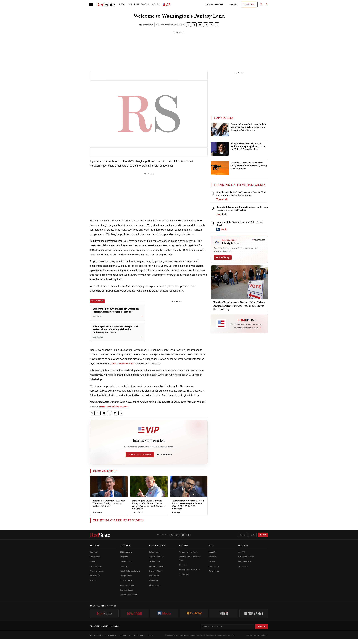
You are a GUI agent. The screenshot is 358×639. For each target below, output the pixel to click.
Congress (124, 557)
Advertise (212, 557)
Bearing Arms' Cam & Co (189, 569)
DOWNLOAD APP (215, 4)
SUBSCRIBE (249, 4)
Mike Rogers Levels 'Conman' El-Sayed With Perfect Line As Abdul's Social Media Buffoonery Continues (148, 504)
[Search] (261, 4)
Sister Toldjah (137, 512)
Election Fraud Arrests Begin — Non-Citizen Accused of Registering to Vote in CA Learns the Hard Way (239, 306)
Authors (93, 580)
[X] (171, 535)
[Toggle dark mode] (267, 4)
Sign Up (262, 626)
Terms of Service (96, 635)
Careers (212, 561)
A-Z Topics (125, 545)
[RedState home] (100, 535)
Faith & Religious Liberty (130, 571)
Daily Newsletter (245, 561)
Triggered (183, 565)
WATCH (145, 4)
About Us (212, 552)
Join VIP (263, 535)
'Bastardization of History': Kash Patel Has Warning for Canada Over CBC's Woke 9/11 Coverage (188, 504)
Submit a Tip (214, 566)
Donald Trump (126, 561)
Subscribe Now (164, 454)
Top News (94, 552)
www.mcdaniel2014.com (113, 406)
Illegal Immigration (128, 585)
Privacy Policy (110, 635)
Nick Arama (97, 512)
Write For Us (214, 571)
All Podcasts (184, 574)
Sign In (242, 535)
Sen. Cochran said (122, 363)
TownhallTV (95, 576)
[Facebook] (183, 535)
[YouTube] (188, 535)
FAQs (253, 535)
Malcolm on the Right (188, 552)
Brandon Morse (155, 571)
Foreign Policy (126, 576)
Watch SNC (243, 566)
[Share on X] (188, 24)
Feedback (122, 635)
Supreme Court (126, 590)
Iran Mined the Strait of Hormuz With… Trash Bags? (239, 223)
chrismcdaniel (146, 24)
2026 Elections (126, 552)
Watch (92, 561)
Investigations (96, 566)
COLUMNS (133, 4)
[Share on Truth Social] (194, 24)
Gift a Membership (246, 557)
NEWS (122, 4)
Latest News (95, 557)
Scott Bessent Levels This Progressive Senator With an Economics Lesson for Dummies (241, 193)
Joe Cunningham (156, 566)
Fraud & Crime (126, 580)
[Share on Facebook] (200, 24)
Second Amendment (128, 595)
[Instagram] (177, 535)
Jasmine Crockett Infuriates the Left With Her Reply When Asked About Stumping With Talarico (248, 127)
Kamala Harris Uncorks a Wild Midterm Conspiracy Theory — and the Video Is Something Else (248, 146)
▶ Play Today (222, 257)
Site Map (151, 635)
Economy (124, 566)
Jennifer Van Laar (156, 557)
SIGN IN (233, 4)
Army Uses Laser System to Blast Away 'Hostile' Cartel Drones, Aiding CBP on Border (249, 165)
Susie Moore (154, 561)
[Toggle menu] (91, 4)
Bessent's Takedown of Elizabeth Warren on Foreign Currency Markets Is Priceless (108, 503)
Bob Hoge (176, 512)
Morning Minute (96, 571)
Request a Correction (137, 635)
